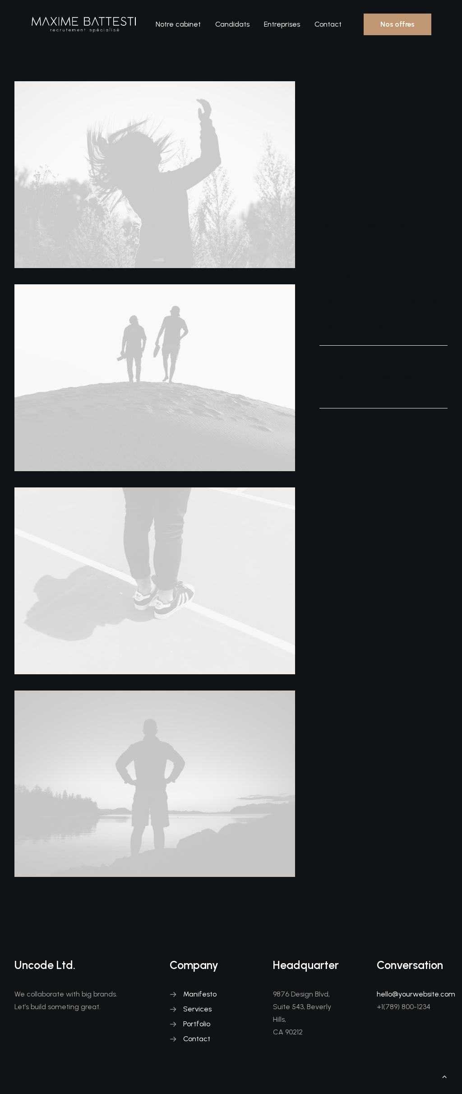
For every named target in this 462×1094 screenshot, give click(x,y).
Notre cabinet (178, 24)
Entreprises (282, 24)
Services (197, 1009)
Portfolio (196, 1024)
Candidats (232, 24)
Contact (328, 24)
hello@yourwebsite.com (416, 994)
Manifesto (200, 994)
